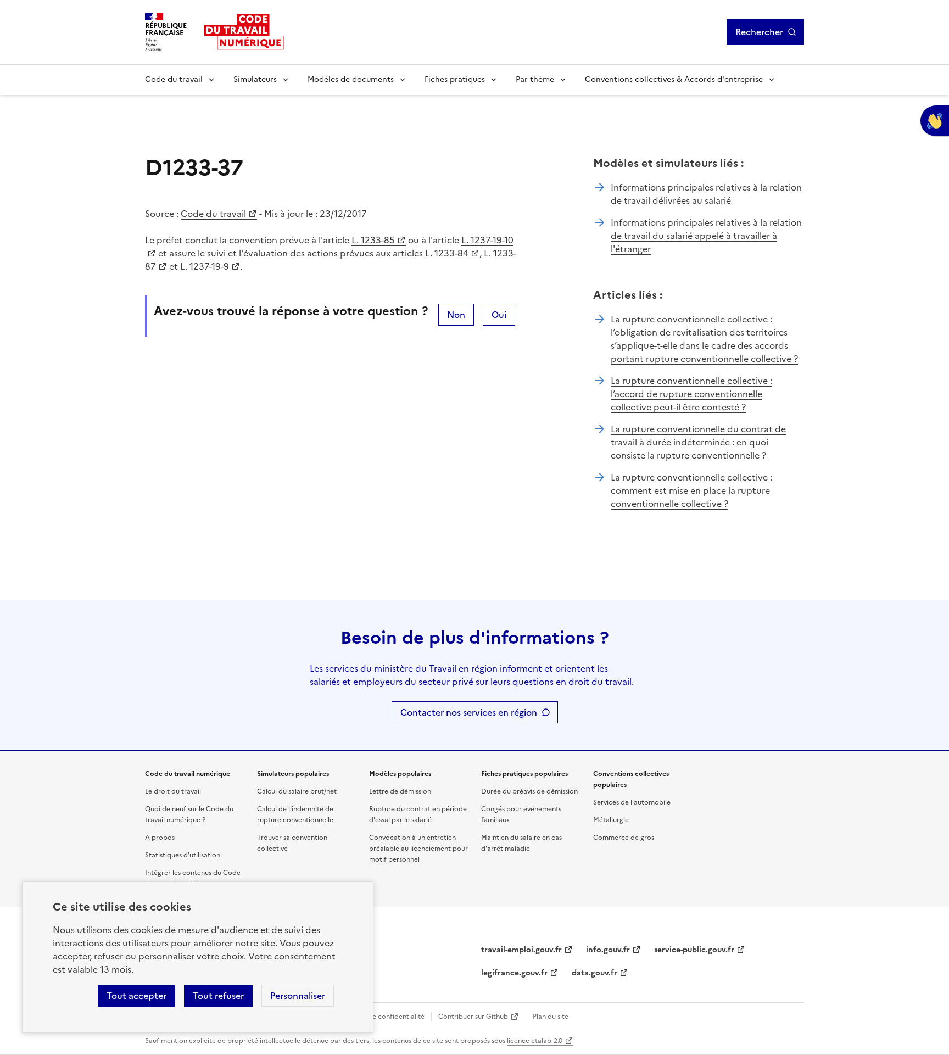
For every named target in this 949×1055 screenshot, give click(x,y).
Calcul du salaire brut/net (297, 791)
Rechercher (759, 31)
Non (456, 314)
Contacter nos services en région (468, 712)
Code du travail (174, 79)
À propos (160, 837)
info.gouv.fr (608, 950)
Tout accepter (136, 995)
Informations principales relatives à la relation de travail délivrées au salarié (706, 194)
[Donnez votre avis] (934, 120)
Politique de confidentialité (381, 1016)
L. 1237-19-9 (204, 266)
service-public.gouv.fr (694, 950)
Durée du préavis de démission (529, 791)
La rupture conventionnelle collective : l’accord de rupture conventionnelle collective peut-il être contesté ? (691, 394)
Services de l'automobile (632, 802)
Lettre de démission (400, 791)
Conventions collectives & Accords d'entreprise (674, 79)
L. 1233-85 (373, 240)
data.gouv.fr (594, 973)
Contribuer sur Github (473, 1016)
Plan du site (550, 1016)
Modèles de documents (351, 79)
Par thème (535, 79)
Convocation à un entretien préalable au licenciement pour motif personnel (418, 848)
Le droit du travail (173, 791)
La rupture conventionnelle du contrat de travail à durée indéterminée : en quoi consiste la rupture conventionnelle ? (698, 442)
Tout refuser (218, 995)
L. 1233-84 (446, 253)
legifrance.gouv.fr (514, 973)
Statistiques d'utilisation (182, 855)
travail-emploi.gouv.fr (521, 950)
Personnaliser (297, 995)
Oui (499, 314)
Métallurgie (611, 820)
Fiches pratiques (455, 79)
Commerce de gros (623, 837)
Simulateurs (255, 79)
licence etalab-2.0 (534, 1041)
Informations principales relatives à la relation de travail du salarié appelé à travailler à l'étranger (706, 235)
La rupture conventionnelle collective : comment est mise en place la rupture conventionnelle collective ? (691, 490)
